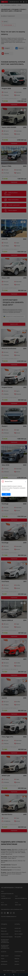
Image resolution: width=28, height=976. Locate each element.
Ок (6, 494)
